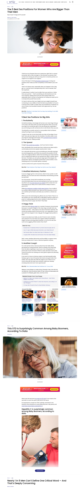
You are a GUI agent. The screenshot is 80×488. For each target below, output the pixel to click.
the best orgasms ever (42, 81)
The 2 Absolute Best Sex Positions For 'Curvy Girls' (40, 266)
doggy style (34, 206)
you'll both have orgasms (50, 137)
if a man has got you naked (37, 183)
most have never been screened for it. (32, 406)
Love (20, 2)
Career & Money (57, 2)
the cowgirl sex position (33, 145)
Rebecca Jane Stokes (11, 17)
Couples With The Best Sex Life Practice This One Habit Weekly (39, 234)
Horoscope (27, 2)
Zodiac (22, 2)
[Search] (70, 2)
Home (8, 6)
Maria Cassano (10, 486)
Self (31, 2)
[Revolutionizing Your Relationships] (12, 2)
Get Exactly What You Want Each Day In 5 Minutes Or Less (38, 232)
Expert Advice (64, 2)
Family (34, 2)
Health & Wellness (49, 2)
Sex (12, 6)
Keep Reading (40, 470)
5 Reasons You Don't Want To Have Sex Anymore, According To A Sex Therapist (40, 282)
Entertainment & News (40, 2)
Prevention (9, 334)
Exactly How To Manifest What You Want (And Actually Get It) (39, 227)
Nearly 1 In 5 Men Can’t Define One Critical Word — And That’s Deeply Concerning (39, 279)
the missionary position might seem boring (36, 188)
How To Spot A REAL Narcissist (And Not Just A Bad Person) (39, 230)
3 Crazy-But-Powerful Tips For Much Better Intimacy (37, 285)
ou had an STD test (40, 398)
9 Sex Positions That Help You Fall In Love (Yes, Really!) (41, 167)
